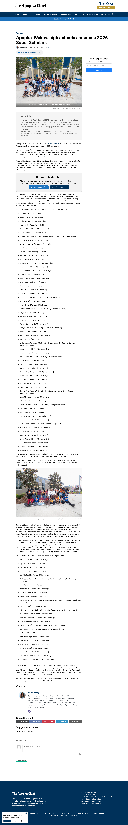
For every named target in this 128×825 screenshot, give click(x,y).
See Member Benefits (64, 429)
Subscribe (82, 414)
